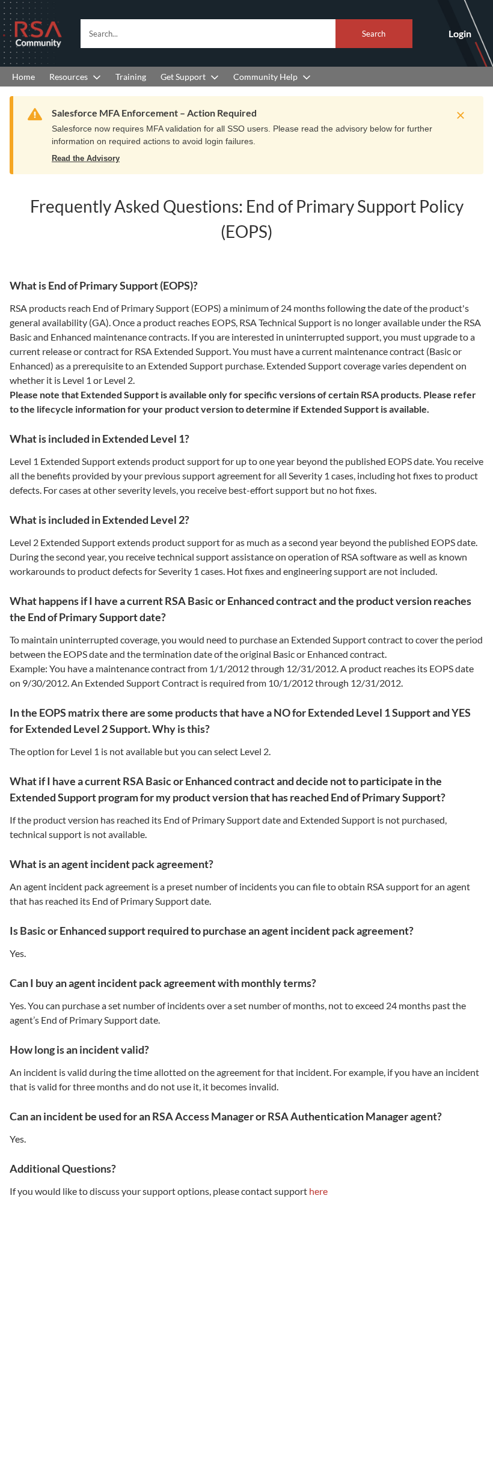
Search (373, 33)
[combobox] (246, 33)
